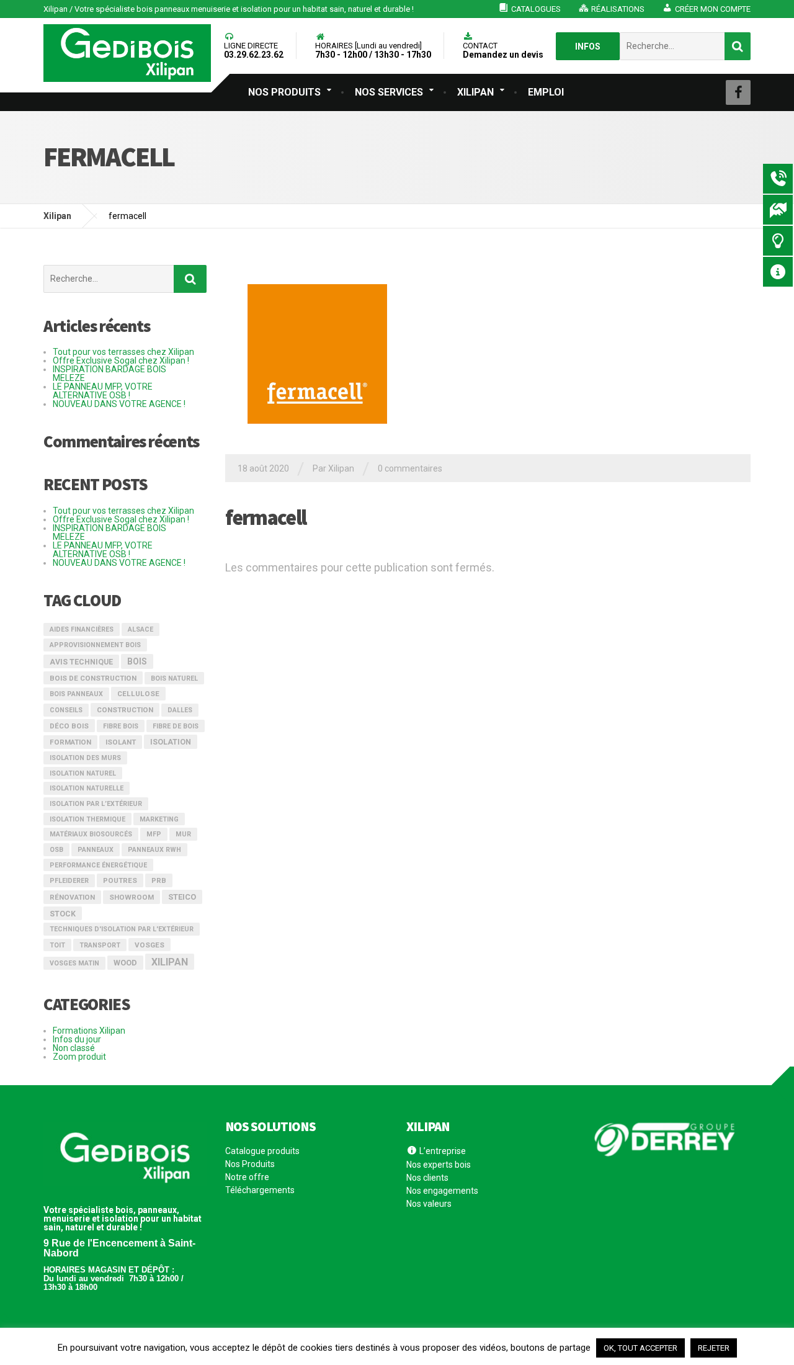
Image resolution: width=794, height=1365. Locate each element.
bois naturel (174, 678)
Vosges (149, 945)
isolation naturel (83, 773)
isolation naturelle (86, 788)
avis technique (81, 662)
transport (99, 945)
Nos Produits (250, 1164)
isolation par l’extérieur (96, 804)
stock (63, 914)
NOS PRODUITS (284, 92)
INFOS (587, 46)
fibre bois (120, 726)
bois (137, 661)
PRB (158, 880)
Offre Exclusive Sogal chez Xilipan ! (121, 360)
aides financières (82, 629)
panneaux (96, 850)
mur (183, 834)
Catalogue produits (262, 1151)
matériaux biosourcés (91, 834)
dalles (179, 710)
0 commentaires (410, 468)
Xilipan (169, 962)
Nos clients (427, 1178)
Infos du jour (77, 1039)
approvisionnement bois (95, 645)
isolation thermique (87, 819)
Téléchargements (260, 1190)
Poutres (120, 880)
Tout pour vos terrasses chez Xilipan (123, 352)
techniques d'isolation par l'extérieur (122, 929)
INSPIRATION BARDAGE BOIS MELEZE (109, 373)
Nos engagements (442, 1191)
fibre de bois (175, 726)
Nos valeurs (429, 1204)
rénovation (72, 897)
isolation (170, 742)
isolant (120, 742)
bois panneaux (76, 694)
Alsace (140, 629)
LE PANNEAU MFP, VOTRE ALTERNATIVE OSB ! (103, 391)
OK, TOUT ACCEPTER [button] (640, 1348)
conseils (66, 710)
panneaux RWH (154, 850)
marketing (159, 819)
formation (70, 742)
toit (57, 945)
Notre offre (247, 1177)
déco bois (69, 726)
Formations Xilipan (89, 1031)
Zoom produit (79, 1057)
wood (125, 962)
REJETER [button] (713, 1348)
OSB (56, 850)
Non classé (74, 1048)
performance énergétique (98, 865)
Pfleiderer (69, 881)
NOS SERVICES (389, 92)
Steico (182, 897)
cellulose (138, 693)
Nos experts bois (438, 1165)
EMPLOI (546, 92)
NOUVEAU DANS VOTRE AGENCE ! (119, 404)
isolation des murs (85, 758)
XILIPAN (475, 92)
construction (125, 709)
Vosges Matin (74, 963)
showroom (131, 897)
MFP (153, 834)
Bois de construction (93, 678)
